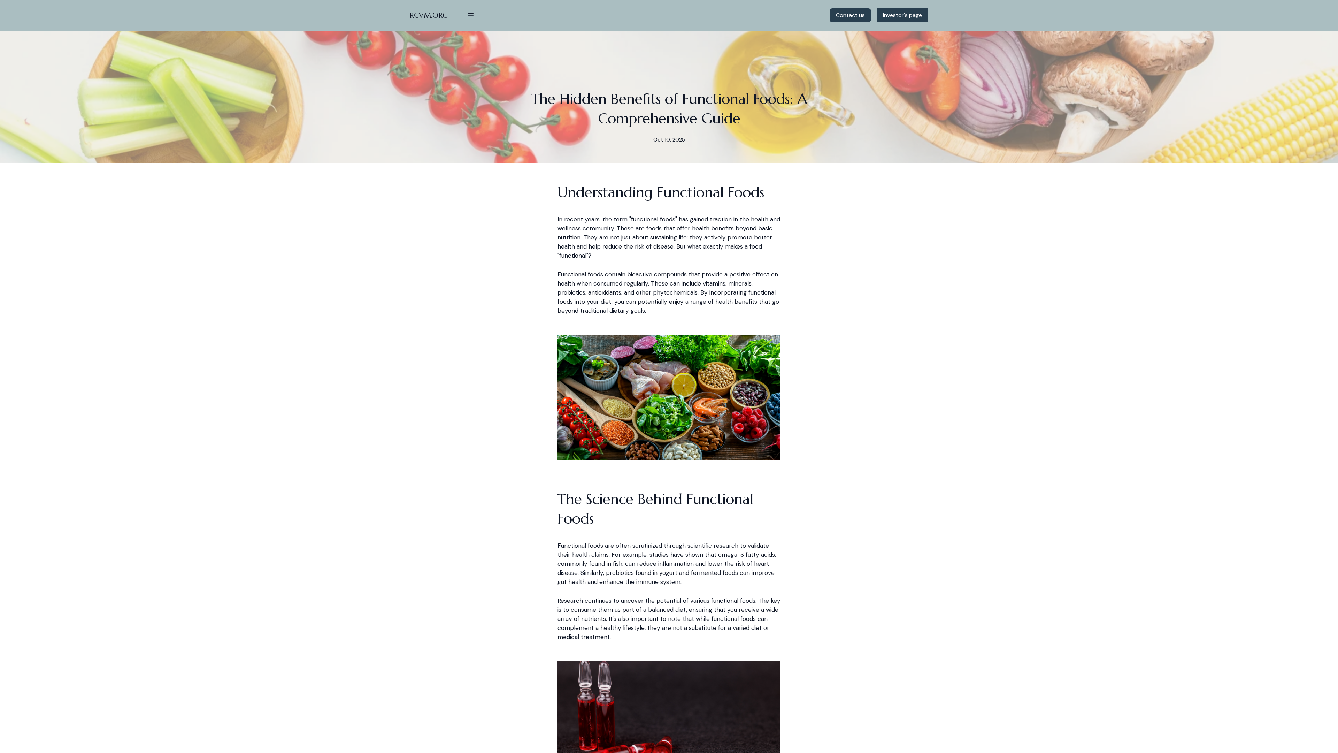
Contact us (850, 15)
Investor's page (902, 15)
